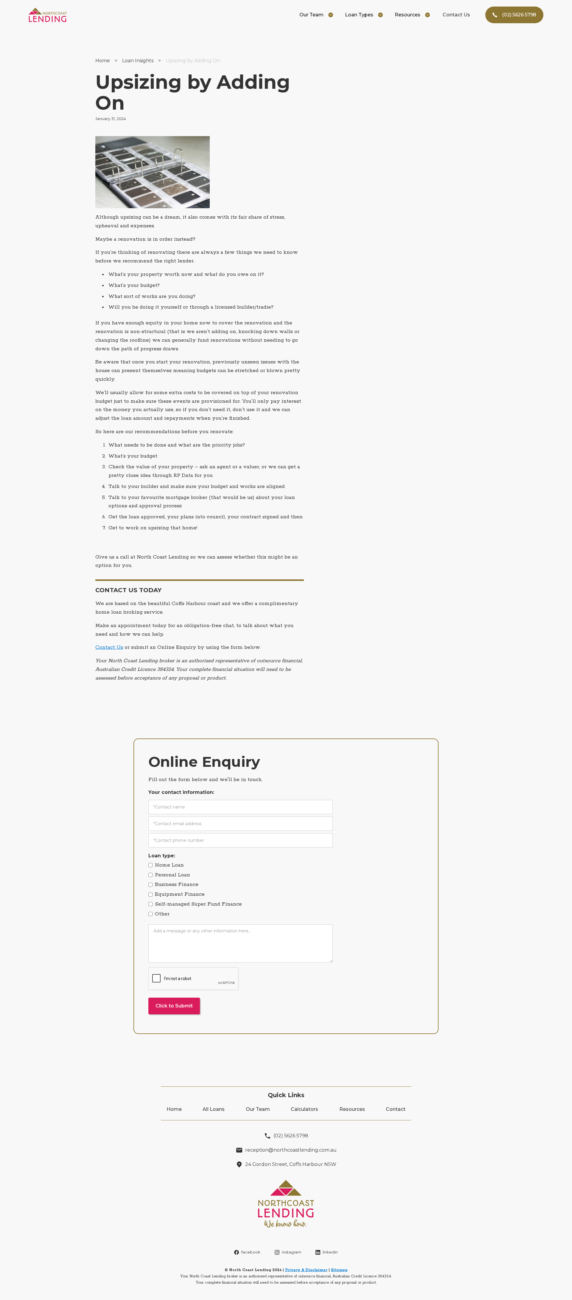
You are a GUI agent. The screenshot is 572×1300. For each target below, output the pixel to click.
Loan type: (161, 856)
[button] (316, 15)
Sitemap (339, 1270)
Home (102, 60)
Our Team (258, 1109)
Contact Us (456, 15)
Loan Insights (137, 60)
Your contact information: (181, 792)
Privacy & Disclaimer (306, 1270)
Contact (395, 1109)
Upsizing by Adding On (193, 60)
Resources (352, 1109)
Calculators (304, 1109)
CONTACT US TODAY (128, 590)
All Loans (214, 1109)
